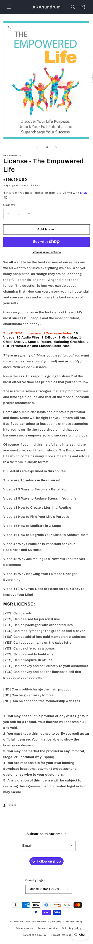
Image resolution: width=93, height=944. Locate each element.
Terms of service (48, 928)
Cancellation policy (34, 935)
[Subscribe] (70, 846)
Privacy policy (24, 928)
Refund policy (74, 921)
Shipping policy (72, 928)
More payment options (46, 252)
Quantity (9, 205)
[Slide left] (37, 147)
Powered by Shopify (49, 921)
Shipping (8, 185)
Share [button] (12, 805)
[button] (8, 7)
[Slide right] (56, 147)
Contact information (63, 935)
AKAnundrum (28, 921)
